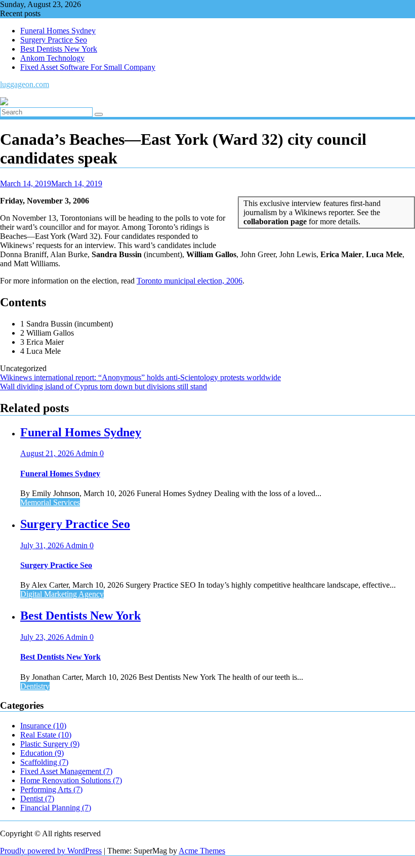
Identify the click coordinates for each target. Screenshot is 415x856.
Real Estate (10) (45, 734)
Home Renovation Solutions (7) (71, 780)
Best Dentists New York (58, 49)
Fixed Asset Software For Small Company (87, 67)
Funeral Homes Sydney (58, 30)
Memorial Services (50, 502)
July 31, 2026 (42, 545)
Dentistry (35, 686)
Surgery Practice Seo (53, 39)
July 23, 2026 (42, 637)
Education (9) (42, 753)
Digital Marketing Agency (62, 594)
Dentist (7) (37, 798)
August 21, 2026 (47, 453)
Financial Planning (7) (55, 807)
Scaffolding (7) (44, 762)
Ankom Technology (52, 58)
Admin (87, 453)
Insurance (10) (43, 725)
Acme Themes (202, 850)
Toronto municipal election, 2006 (189, 280)
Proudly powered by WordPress (51, 850)
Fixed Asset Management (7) (66, 771)
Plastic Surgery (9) (49, 744)
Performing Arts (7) (51, 789)
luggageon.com (24, 84)
